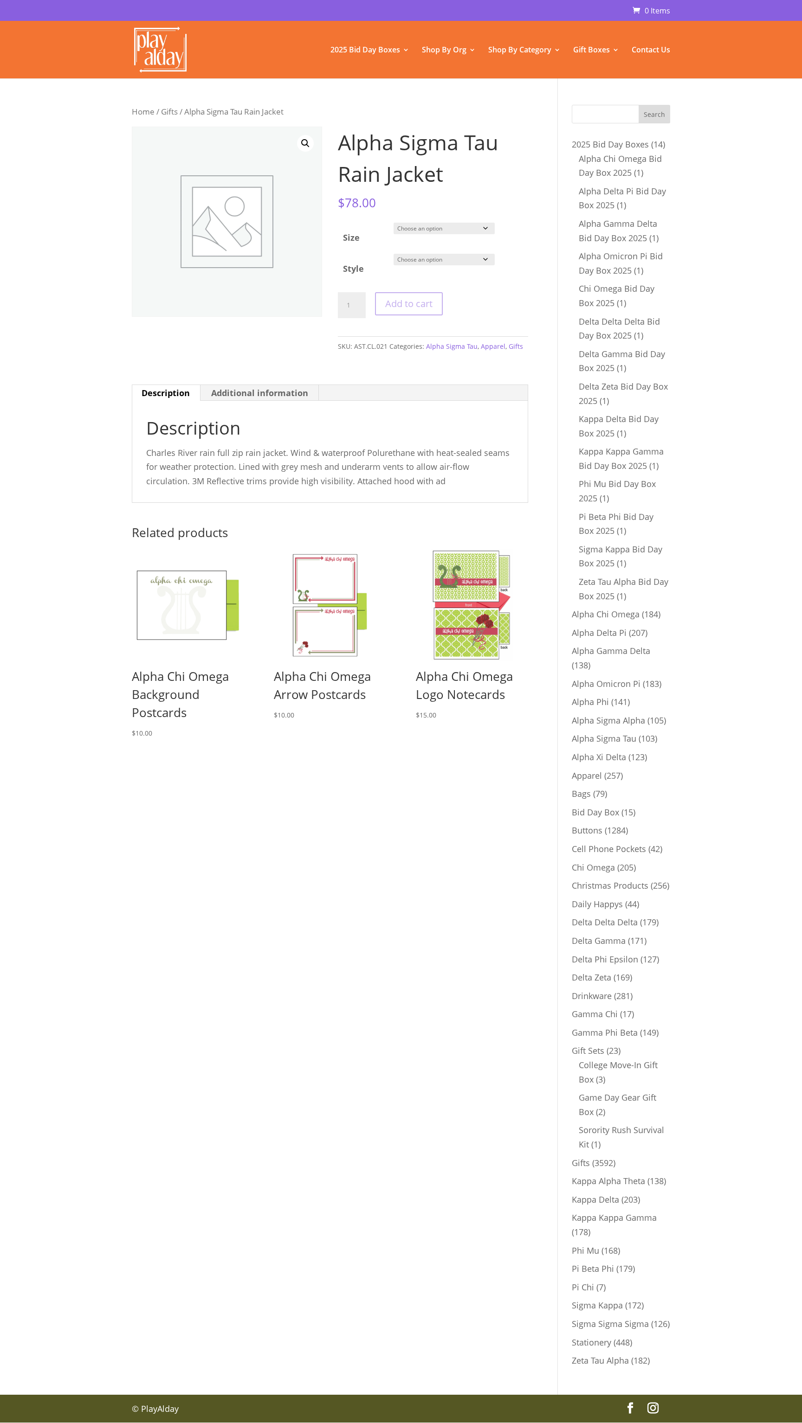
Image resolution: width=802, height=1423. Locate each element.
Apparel (493, 346)
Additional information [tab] (259, 392)
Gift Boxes (591, 50)
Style (353, 268)
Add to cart (409, 303)
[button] (305, 143)
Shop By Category (519, 50)
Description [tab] (166, 392)
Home (143, 111)
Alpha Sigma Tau (452, 346)
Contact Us (651, 50)
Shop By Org (444, 50)
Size (351, 237)
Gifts (169, 111)
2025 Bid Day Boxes (365, 50)
